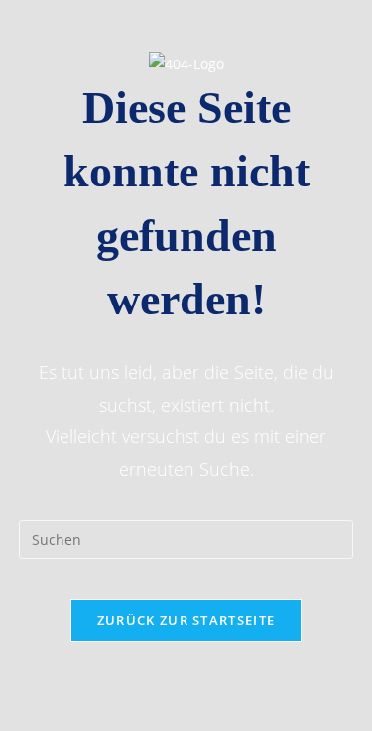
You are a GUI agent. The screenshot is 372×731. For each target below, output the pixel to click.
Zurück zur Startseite (186, 620)
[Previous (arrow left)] (34, 366)
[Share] (306, 22)
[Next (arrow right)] (337, 366)
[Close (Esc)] (350, 22)
